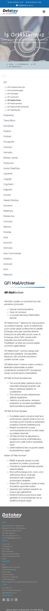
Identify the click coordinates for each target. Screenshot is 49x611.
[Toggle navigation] (44, 12)
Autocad (7, 264)
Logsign (7, 179)
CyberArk (8, 173)
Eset (5, 237)
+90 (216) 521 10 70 (16, 2)
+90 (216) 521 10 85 (34, 2)
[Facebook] (4, 599)
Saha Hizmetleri (8, 574)
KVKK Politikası (7, 551)
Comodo (7, 221)
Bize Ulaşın (6, 549)
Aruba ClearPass (11, 168)
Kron (5, 269)
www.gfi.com (7, 588)
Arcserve (7, 205)
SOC (3, 565)
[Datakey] (10, 11)
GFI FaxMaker (12, 94)
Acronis (7, 195)
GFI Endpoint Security (16, 87)
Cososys (7, 147)
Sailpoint (7, 189)
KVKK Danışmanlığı (9, 570)
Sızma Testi (6, 572)
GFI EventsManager (15, 90)
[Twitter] (8, 599)
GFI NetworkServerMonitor (18, 107)
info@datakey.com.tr (25, 5)
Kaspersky (8, 115)
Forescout (8, 163)
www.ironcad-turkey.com (11, 590)
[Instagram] (12, 599)
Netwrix (7, 227)
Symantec (8, 126)
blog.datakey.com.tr (9, 593)
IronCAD (7, 242)
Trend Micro (9, 120)
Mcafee (7, 232)
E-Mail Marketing (8, 579)
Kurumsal (5, 544)
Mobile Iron (9, 216)
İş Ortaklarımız (7, 546)
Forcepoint (8, 141)
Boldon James (10, 157)
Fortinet (7, 136)
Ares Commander (12, 253)
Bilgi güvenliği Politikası (11, 554)
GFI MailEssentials (14, 103)
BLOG (4, 559)
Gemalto (7, 152)
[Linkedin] (16, 599)
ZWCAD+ (8, 248)
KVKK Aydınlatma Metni (11, 556)
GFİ (5, 76)
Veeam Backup (11, 200)
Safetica (7, 258)
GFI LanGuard (13, 97)
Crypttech (8, 184)
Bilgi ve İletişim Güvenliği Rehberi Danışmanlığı (19, 582)
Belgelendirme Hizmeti (10, 567)
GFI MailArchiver (14, 100)
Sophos (7, 131)
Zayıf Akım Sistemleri (10, 577)
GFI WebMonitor (13, 110)
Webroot (7, 274)
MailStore (8, 211)
